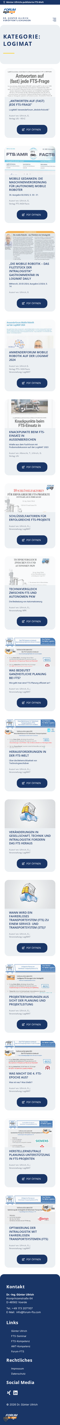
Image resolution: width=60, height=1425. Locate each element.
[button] (54, 20)
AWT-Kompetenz (20, 1346)
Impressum (17, 1368)
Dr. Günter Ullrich (15, 18)
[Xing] (8, 1392)
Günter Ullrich (19, 1330)
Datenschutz (18, 1373)
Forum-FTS (17, 1351)
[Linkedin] (15, 1392)
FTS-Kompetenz (20, 1341)
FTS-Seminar (18, 1336)
